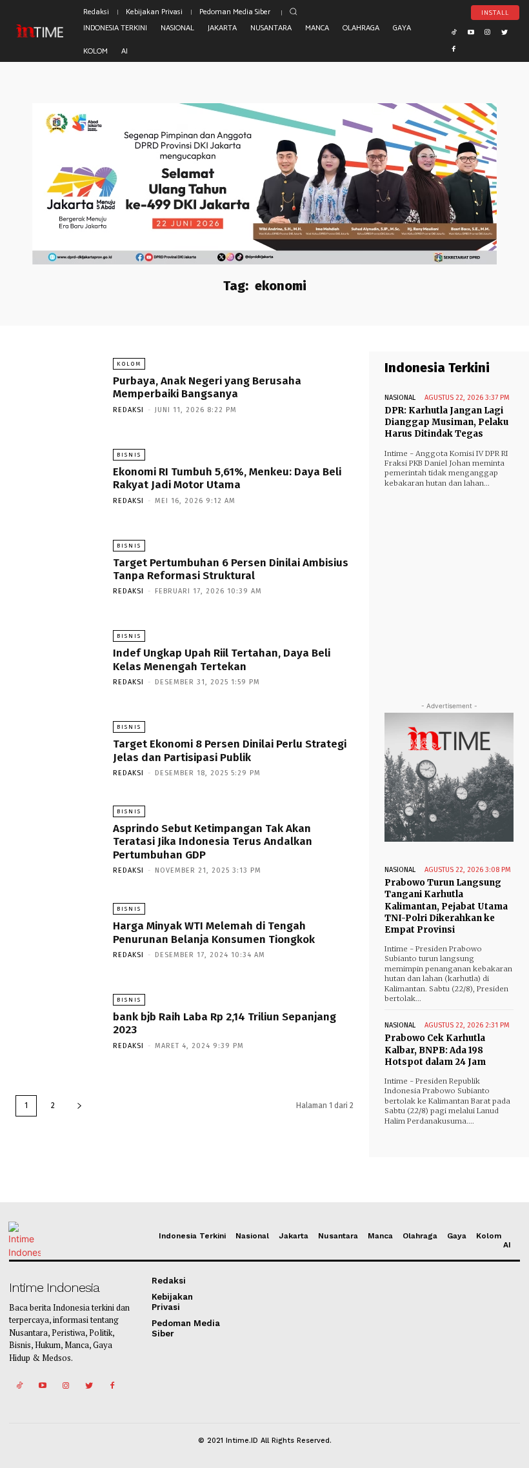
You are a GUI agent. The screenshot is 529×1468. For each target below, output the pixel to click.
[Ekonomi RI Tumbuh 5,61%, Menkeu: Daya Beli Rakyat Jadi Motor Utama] (57, 476)
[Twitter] (504, 31)
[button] (294, 11)
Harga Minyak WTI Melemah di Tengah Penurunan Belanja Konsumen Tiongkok (214, 932)
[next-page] (79, 1105)
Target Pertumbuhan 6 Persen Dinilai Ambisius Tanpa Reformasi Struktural (230, 569)
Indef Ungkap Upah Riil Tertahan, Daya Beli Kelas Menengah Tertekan (221, 659)
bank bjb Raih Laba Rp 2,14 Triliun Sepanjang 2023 (224, 1023)
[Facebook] (454, 47)
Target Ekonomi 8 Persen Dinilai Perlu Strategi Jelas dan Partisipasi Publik (229, 750)
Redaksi (128, 410)
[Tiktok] (454, 31)
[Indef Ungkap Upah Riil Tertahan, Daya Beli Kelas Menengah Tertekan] (57, 657)
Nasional (399, 397)
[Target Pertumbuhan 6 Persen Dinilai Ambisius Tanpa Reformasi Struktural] (57, 567)
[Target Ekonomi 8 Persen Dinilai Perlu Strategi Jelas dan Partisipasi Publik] (57, 748)
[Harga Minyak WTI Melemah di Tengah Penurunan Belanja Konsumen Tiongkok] (57, 930)
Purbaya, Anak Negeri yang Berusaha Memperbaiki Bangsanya (207, 387)
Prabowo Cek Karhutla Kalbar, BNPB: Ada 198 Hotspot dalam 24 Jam (435, 1050)
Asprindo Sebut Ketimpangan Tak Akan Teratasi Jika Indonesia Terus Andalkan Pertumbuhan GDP (212, 842)
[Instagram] (487, 31)
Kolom (129, 364)
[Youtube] (470, 31)
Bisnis (129, 454)
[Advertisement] (449, 585)
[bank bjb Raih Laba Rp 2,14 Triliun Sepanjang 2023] (57, 1021)
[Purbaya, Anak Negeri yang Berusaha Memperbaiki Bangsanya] (57, 385)
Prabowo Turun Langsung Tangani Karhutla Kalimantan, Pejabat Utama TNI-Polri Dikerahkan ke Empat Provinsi (446, 906)
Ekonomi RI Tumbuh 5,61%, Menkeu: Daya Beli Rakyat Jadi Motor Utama (227, 478)
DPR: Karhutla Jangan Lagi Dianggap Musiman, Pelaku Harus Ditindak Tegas (446, 422)
